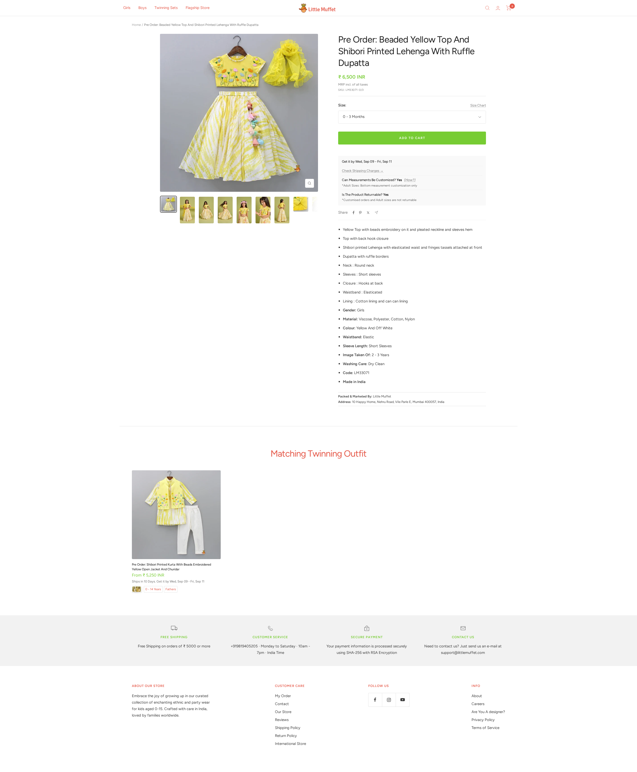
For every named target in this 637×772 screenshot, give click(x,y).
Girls (126, 7)
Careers (478, 704)
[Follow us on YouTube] (402, 700)
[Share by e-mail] (376, 212)
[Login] (498, 8)
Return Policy (286, 735)
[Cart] (508, 7)
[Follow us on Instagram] (389, 700)
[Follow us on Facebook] (375, 700)
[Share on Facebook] (354, 212)
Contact (282, 704)
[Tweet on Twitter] (368, 212)
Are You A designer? (488, 712)
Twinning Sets (166, 7)
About (477, 696)
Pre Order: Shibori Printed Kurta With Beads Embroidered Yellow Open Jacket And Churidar (171, 567)
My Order (283, 696)
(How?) (410, 180)
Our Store (283, 712)
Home (136, 25)
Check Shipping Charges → (362, 171)
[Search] (487, 8)
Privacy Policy (483, 720)
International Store (290, 743)
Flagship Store (198, 7)
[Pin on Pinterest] (360, 212)
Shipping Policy (287, 727)
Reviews (282, 720)
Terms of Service (485, 727)
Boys (142, 7)
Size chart (478, 105)
